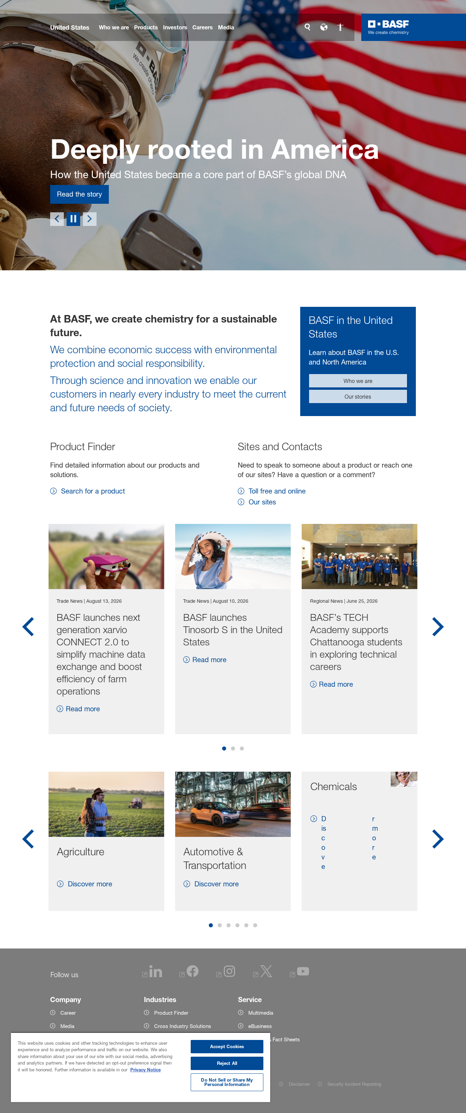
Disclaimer (299, 1084)
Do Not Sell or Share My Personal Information (227, 1082)
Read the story (79, 194)
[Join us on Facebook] (189, 975)
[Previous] (57, 219)
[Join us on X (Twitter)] (263, 975)
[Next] (90, 219)
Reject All (227, 1063)
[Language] (324, 27)
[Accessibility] (340, 27)
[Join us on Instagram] (226, 975)
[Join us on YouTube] (299, 975)
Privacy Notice (145, 1069)
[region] (140, 1067)
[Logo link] (388, 27)
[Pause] (73, 219)
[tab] (224, 748)
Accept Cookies (227, 1046)
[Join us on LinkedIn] (152, 975)
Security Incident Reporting (354, 1084)
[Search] (307, 27)
